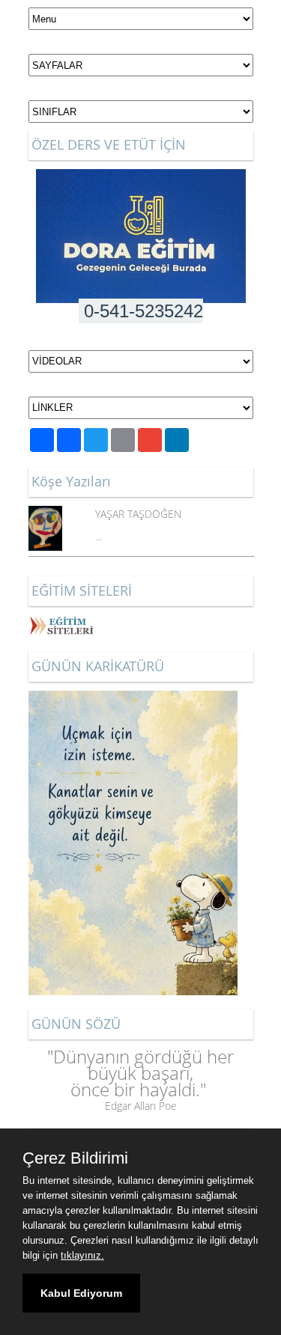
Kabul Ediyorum (81, 1293)
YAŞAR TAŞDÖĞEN (138, 514)
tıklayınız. (82, 1255)
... (98, 536)
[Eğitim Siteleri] (62, 623)
